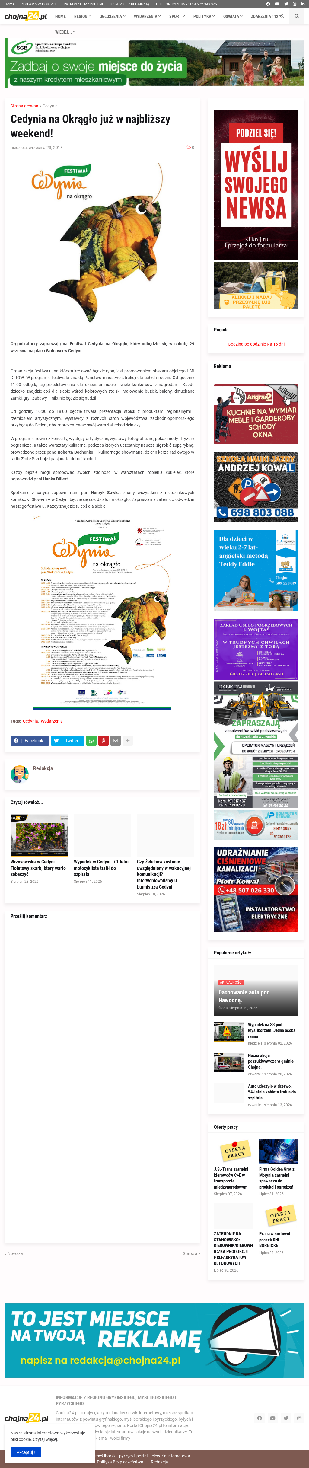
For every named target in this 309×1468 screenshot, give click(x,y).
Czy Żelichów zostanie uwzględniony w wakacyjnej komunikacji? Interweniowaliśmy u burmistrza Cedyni (164, 874)
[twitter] (286, 4)
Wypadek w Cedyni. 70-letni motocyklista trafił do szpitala (101, 868)
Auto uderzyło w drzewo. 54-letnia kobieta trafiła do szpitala (272, 1092)
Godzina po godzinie (247, 344)
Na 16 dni (276, 344)
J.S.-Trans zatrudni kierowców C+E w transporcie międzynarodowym (231, 1178)
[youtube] (277, 4)
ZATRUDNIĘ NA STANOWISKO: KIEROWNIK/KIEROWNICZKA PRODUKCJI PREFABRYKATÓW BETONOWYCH (233, 1248)
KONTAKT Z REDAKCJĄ (129, 4)
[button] (282, 16)
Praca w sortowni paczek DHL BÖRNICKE (274, 1239)
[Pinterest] (103, 741)
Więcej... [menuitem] (63, 32)
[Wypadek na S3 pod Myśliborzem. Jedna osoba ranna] (229, 1032)
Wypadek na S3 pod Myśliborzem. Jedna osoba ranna (271, 1030)
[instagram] (294, 4)
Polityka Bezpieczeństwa (120, 1462)
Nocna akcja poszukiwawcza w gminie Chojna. (271, 1061)
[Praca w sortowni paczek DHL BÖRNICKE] (278, 1216)
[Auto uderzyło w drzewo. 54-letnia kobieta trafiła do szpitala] (229, 1093)
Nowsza (15, 1253)
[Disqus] (102, 1003)
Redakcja (159, 1462)
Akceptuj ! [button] (26, 1452)
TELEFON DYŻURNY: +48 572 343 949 (186, 4)
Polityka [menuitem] (202, 16)
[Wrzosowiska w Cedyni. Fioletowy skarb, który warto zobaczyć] (39, 835)
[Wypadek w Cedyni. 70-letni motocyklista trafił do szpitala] (102, 835)
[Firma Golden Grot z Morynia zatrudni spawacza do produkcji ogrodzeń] (278, 1151)
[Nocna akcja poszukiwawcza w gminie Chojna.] (229, 1062)
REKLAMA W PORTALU (39, 4)
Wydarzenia (52, 721)
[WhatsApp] (91, 741)
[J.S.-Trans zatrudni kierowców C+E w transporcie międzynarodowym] (233, 1151)
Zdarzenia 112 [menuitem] (264, 16)
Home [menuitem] (60, 16)
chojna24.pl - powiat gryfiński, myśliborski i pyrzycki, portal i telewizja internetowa (114, 1456)
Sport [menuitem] (175, 16)
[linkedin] (302, 4)
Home (9, 4)
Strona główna (24, 106)
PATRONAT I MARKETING (84, 4)
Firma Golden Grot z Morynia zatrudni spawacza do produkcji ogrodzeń (277, 1178)
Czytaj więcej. (45, 1439)
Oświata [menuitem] (231, 16)
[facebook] (268, 4)
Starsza (190, 1253)
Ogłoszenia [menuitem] (111, 16)
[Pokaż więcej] (128, 741)
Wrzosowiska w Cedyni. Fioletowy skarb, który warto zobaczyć (38, 868)
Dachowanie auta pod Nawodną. (244, 996)
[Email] (115, 741)
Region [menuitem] (81, 16)
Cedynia (50, 106)
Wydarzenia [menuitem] (145, 16)
